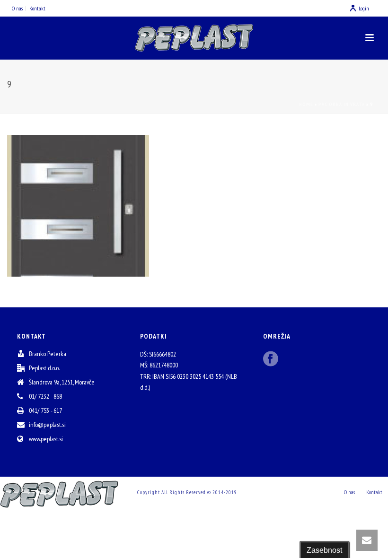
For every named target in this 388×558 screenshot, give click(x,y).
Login (364, 8)
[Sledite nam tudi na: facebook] (270, 359)
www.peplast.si (46, 439)
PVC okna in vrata (341, 104)
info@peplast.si (47, 424)
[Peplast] (194, 38)
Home (306, 104)
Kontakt (374, 492)
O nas (349, 492)
